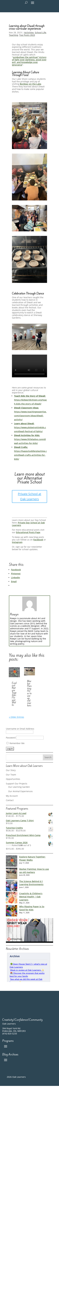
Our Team (11, 774)
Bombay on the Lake (30, 83)
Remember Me (17, 743)
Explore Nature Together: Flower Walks (14, 694)
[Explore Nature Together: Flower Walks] (11, 861)
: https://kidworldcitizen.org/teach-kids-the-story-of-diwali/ (30, 399)
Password (11, 737)
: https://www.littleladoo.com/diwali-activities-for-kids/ (30, 439)
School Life (40, 32)
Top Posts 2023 (27, 35)
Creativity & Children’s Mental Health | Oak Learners (30, 896)
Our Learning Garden (19, 786)
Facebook (38, 539)
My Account (12, 795)
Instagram (17, 542)
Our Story (11, 770)
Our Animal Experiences (20, 791)
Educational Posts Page (28, 532)
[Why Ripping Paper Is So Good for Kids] (11, 911)
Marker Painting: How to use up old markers (29, 693)
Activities (29, 32)
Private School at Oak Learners (29, 496)
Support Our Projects (16, 783)
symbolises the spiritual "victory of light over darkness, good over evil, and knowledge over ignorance (29, 61)
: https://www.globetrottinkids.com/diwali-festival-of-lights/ (30, 427)
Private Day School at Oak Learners (28, 524)
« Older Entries (16, 717)
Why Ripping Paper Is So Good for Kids (31, 908)
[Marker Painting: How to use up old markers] (11, 874)
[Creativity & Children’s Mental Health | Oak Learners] (11, 898)
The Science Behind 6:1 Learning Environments (31, 883)
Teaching (13, 35)
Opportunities (13, 779)
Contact (10, 800)
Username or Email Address (20, 728)
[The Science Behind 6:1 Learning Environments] (11, 886)
